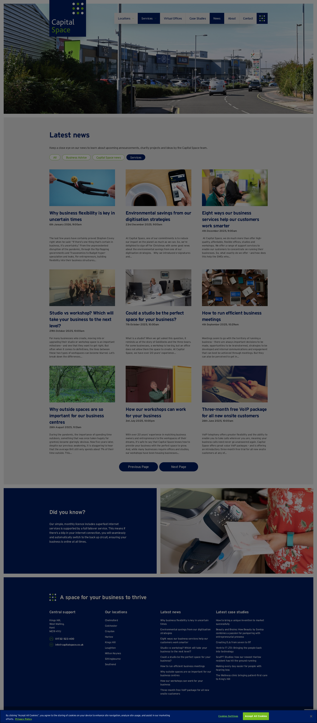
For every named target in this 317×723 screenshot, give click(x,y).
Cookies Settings (228, 716)
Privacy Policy (23, 719)
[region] (158, 716)
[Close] (311, 716)
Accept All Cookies (256, 716)
